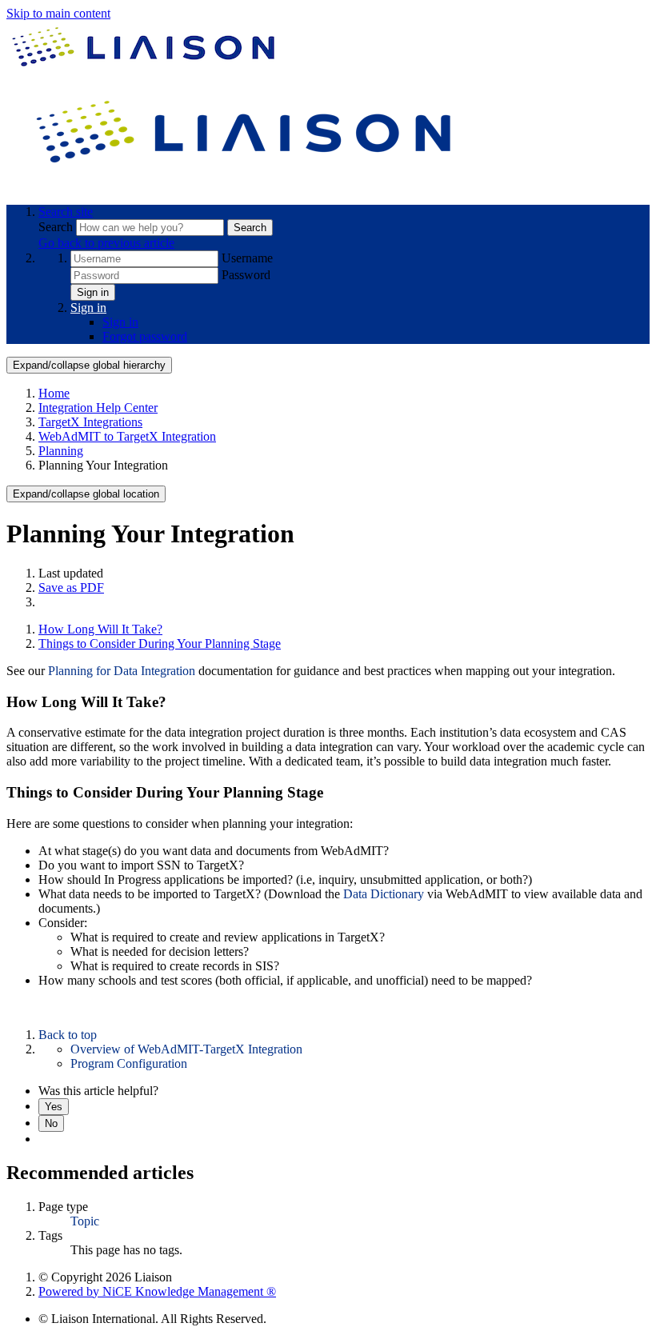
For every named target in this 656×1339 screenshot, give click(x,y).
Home (54, 393)
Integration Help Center (98, 407)
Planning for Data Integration (121, 670)
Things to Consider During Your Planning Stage (159, 643)
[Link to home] (246, 184)
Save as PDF (71, 587)
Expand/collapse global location (86, 494)
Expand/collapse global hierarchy (89, 365)
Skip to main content (58, 13)
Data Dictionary (385, 894)
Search (57, 227)
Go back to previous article (106, 243)
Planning (60, 451)
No (51, 1123)
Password (246, 275)
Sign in (93, 292)
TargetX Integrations (90, 422)
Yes (53, 1107)
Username (247, 258)
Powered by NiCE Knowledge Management (157, 1291)
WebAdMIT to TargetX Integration (127, 436)
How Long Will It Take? (100, 629)
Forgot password (144, 336)
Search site (65, 211)
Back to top (67, 1034)
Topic (84, 1221)
